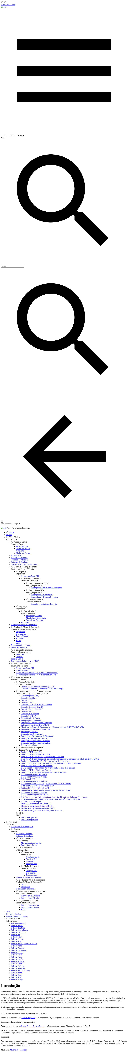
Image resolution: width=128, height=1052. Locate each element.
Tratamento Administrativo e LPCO (30, 893)
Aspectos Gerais (17, 544)
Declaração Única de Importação (24, 629)
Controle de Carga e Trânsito (22, 569)
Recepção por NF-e (34, 592)
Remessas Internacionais (20, 652)
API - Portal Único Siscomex (18, 528)
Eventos (14, 831)
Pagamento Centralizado (25, 903)
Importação (20, 609)
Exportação (20, 574)
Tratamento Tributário (19, 666)
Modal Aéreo (26, 855)
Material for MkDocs (18, 1050)
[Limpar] (2, 521)
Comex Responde (28, 1018)
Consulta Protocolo (33, 602)
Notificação (10, 824)
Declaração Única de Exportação (29, 750)
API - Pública (11, 539)
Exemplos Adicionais (29, 581)
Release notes (11, 921)
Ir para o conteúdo (8, 4)
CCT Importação (22, 850)
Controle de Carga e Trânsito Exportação (32, 693)
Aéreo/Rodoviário (28, 613)
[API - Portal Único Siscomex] (3, 7)
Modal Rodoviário (28, 868)
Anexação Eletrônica (24, 684)
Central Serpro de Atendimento (32, 1026)
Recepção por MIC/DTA (36, 585)
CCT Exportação (23, 841)
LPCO (18, 815)
